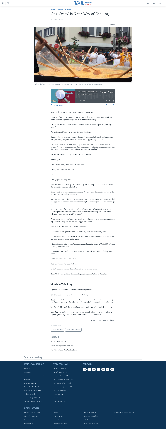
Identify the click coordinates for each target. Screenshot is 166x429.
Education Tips (59, 420)
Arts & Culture (28, 423)
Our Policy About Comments (33, 401)
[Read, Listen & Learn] (160, 3)
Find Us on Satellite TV (31, 394)
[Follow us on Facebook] (85, 369)
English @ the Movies (60, 372)
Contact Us (27, 372)
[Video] (154, 3)
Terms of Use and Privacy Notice (34, 376)
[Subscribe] (112, 369)
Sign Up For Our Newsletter (33, 387)
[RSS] (103, 369)
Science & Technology (91, 416)
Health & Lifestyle (90, 412)
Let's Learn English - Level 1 (62, 383)
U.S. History (88, 420)
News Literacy (58, 394)
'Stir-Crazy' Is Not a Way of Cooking (90, 92)
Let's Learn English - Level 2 (62, 387)
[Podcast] (107, 369)
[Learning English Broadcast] (148, 3)
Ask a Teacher (58, 416)
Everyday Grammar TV (60, 376)
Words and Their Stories (61, 9)
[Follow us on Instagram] (98, 369)
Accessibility (28, 379)
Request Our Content (30, 383)
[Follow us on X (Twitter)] (89, 369)
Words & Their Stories (91, 423)
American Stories (29, 420)
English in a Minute (59, 369)
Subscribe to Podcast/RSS (32, 390)
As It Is (56, 412)
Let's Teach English (59, 390)
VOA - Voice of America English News (91, 94)
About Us (27, 369)
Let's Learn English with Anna (63, 379)
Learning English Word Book (33, 398)
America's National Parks (32, 412)
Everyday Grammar (60, 423)
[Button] (112, 25)
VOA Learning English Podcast (124, 412)
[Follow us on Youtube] (94, 369)
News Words (57, 398)
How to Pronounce (59, 401)
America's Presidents (31, 416)
